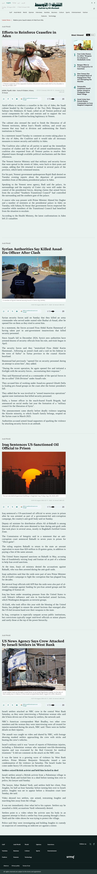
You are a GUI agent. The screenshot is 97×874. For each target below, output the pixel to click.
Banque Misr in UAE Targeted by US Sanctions (85, 67)
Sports (68, 12)
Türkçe (14, 3)
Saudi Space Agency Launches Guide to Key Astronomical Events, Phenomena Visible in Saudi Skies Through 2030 (50, 20)
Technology (52, 16)
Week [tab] (92, 35)
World (25, 12)
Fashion (85, 12)
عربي (3, 3)
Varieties (47, 12)
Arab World (17, 12)
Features (44, 16)
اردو (19, 3)
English (8, 3)
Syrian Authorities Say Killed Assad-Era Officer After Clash (32, 251)
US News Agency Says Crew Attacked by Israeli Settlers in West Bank (33, 643)
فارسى (23, 3)
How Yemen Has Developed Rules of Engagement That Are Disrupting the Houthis (84, 77)
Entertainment (76, 12)
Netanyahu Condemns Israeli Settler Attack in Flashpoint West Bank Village (84, 90)
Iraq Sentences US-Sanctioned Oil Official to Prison (30, 446)
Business (54, 12)
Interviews (39, 12)
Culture (61, 12)
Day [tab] (88, 35)
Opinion (31, 12)
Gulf (10, 12)
